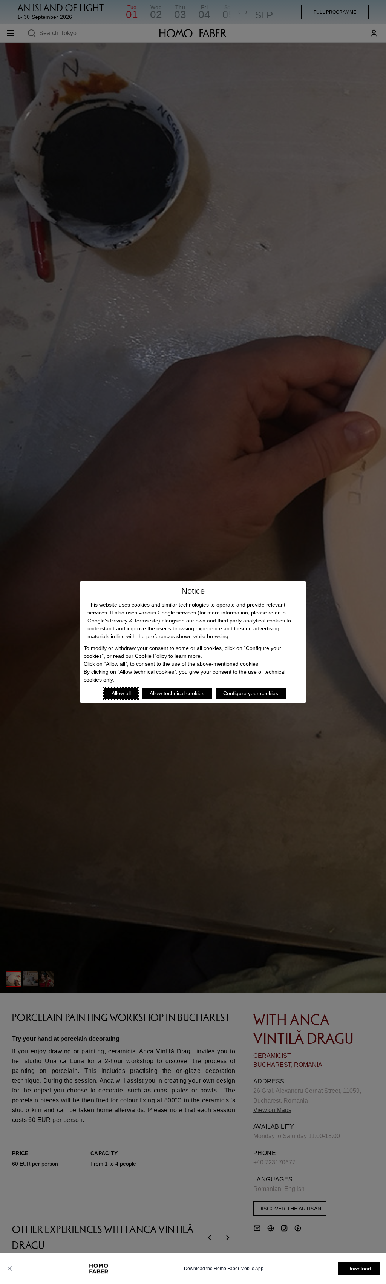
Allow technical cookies (177, 693)
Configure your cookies (250, 693)
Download (359, 1269)
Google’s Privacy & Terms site (122, 620)
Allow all (121, 693)
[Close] (10, 1268)
